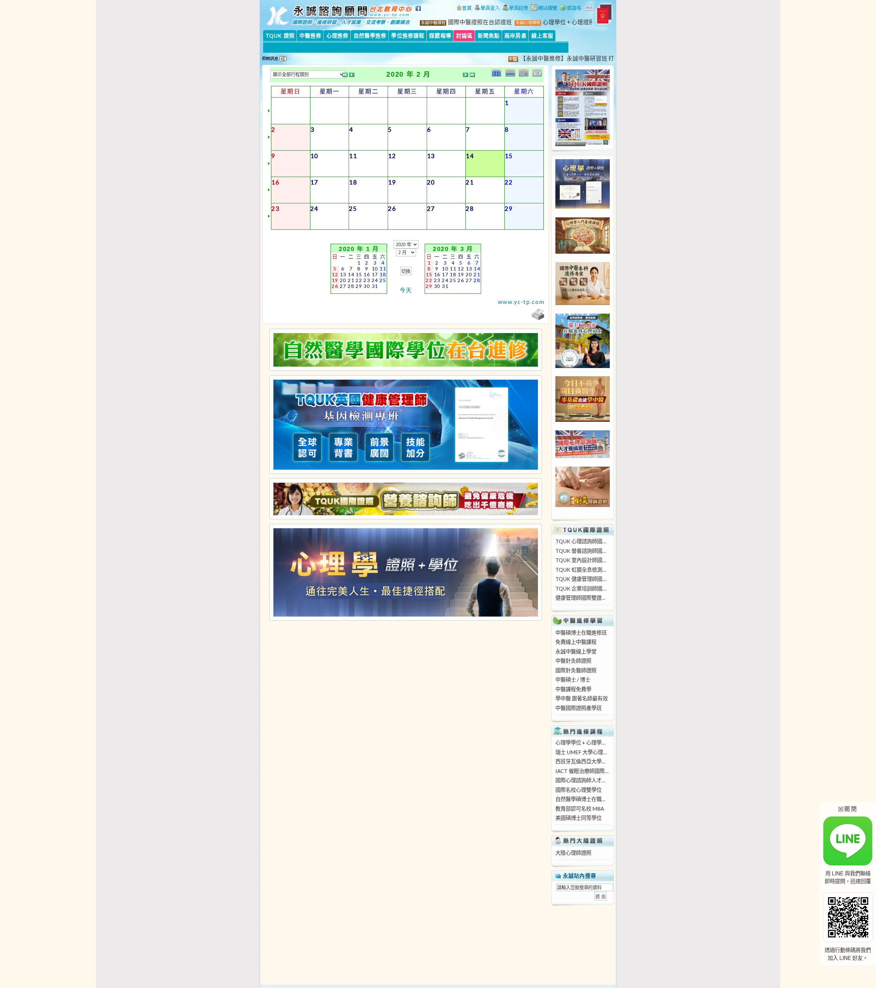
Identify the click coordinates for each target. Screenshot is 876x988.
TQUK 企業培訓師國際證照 (582, 588)
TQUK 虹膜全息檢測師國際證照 (582, 570)
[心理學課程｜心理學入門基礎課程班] (582, 251)
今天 (406, 290)
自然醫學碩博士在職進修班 (582, 799)
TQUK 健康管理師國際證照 (582, 579)
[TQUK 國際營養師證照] (405, 499)
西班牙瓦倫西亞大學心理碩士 (582, 761)
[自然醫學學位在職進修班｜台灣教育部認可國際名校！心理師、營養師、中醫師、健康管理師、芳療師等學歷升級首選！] (405, 350)
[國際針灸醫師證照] (582, 505)
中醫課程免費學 (573, 689)
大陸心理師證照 (573, 853)
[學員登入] (487, 8)
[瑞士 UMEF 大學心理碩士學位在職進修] (582, 366)
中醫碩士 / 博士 (572, 679)
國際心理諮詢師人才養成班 (582, 780)
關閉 (848, 809)
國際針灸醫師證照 (575, 670)
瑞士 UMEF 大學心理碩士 (582, 752)
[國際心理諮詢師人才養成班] (582, 456)
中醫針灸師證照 (573, 661)
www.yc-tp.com (521, 302)
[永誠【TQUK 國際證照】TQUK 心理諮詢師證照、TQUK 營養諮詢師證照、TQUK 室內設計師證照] (582, 144)
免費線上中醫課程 (575, 642)
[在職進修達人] (570, 8)
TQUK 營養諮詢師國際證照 (582, 551)
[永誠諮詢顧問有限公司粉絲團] (419, 12)
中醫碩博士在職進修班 (581, 633)
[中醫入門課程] (582, 419)
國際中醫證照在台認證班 (480, 22)
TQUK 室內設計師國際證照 (582, 560)
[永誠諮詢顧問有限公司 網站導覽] (544, 8)
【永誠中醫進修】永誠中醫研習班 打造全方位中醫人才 (566, 58)
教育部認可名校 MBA (579, 809)
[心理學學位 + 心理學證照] (582, 206)
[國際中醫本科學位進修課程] (582, 303)
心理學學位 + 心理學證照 (582, 742)
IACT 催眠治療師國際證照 (582, 771)
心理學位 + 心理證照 (569, 22)
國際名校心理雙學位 (578, 790)
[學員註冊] (515, 8)
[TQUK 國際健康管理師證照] (405, 425)
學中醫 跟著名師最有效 (581, 698)
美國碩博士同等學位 (578, 818)
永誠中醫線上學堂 (575, 651)
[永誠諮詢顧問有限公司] (464, 8)
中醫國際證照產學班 (578, 708)
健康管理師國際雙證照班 (582, 598)
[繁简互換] (589, 8)
